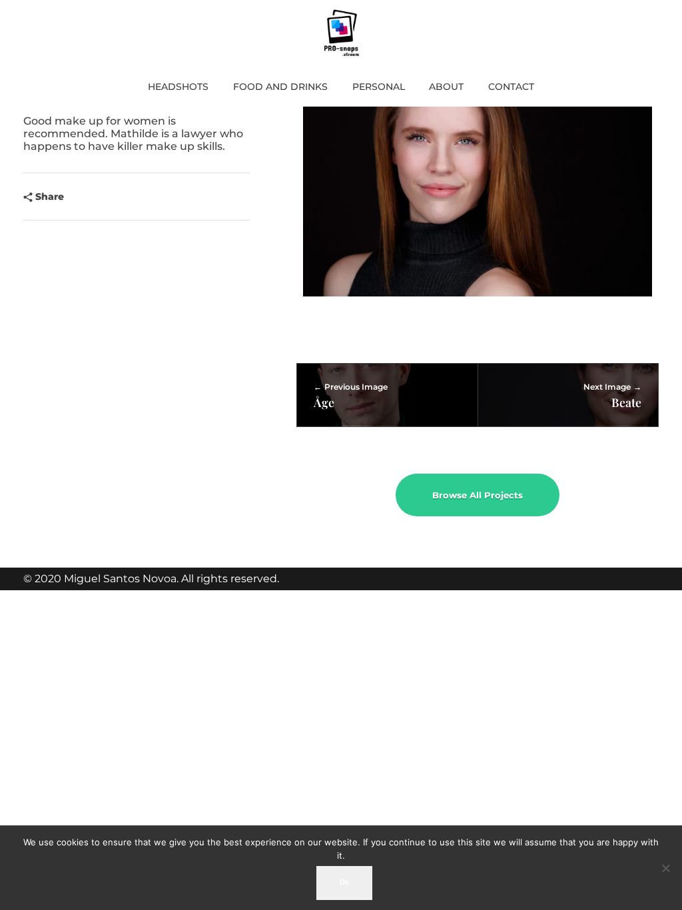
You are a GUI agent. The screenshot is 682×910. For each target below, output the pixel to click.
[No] (665, 868)
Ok (344, 882)
